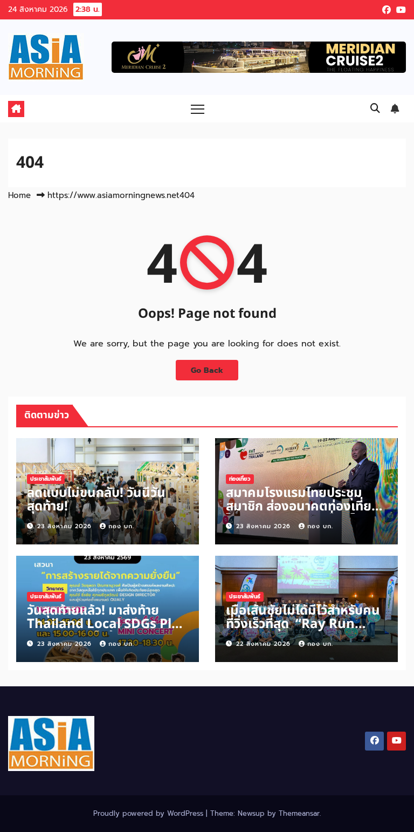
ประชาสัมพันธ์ (45, 479)
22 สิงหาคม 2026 (264, 644)
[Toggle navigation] (197, 108)
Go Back (207, 370)
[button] (375, 108)
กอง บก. (121, 526)
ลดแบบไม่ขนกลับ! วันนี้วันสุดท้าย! (96, 499)
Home (19, 195)
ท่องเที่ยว (240, 479)
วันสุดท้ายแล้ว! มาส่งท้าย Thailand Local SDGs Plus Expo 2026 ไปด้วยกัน (107, 624)
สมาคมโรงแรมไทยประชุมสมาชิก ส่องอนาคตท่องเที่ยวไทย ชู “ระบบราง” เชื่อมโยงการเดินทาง (302, 513)
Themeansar (299, 813)
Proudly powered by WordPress (149, 813)
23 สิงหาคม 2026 (65, 526)
